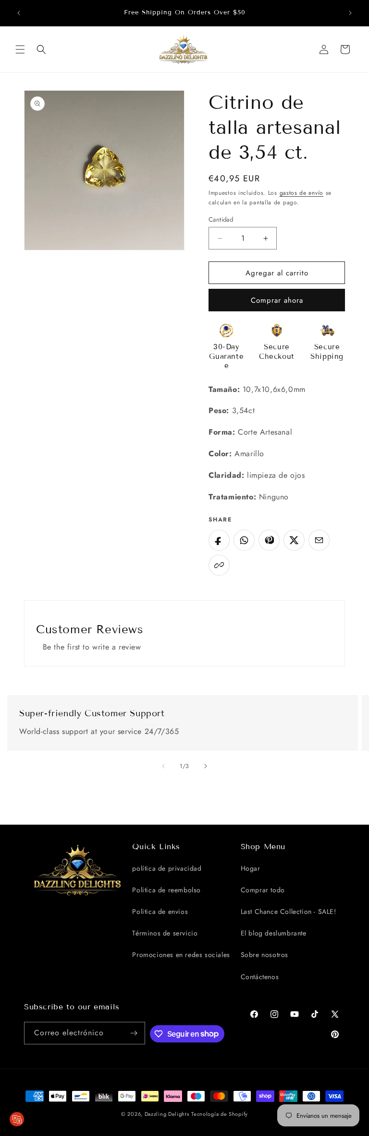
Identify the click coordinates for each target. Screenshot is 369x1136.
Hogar (250, 868)
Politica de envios (160, 911)
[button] (20, 49)
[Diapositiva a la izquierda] (163, 766)
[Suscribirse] (134, 1033)
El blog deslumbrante (274, 933)
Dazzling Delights (167, 1114)
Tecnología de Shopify (219, 1114)
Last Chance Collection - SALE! (288, 911)
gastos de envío (302, 193)
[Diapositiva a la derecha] (205, 766)
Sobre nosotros (264, 954)
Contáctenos (260, 977)
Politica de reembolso (166, 890)
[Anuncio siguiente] (350, 13)
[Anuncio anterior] (18, 13)
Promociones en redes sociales (181, 954)
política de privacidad (166, 868)
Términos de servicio (164, 933)
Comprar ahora (277, 300)
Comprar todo (263, 890)
